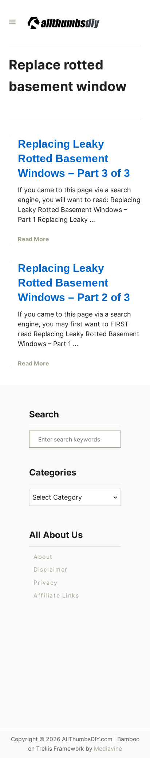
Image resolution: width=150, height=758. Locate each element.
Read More (33, 239)
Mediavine (108, 748)
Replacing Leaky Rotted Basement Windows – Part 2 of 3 (74, 282)
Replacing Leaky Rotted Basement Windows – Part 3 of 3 (74, 158)
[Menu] (12, 22)
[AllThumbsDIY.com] (72, 22)
